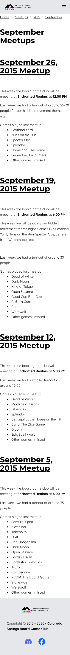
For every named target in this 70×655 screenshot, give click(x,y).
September (53, 17)
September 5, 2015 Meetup (26, 464)
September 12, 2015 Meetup (28, 341)
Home (4, 17)
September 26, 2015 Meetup (28, 66)
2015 (37, 17)
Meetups (21, 17)
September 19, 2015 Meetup (28, 184)
